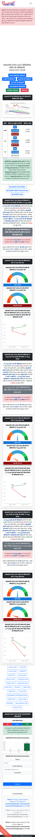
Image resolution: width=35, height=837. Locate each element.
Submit (17, 784)
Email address (17, 766)
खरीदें (27, 724)
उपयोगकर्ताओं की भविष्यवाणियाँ (17, 86)
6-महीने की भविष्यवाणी (9, 79)
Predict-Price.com (26, 836)
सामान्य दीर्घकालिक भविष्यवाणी (17, 75)
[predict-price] (8, 3)
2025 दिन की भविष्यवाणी (17, 83)
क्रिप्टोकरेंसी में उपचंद (17, 194)
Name (18, 759)
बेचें (7, 724)
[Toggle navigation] (30, 3)
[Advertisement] (17, 45)
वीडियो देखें (24, 90)
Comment (17, 773)
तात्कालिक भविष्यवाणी (12, 90)
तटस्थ (17, 724)
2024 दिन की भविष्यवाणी (24, 79)
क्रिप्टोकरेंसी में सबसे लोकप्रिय (17, 187)
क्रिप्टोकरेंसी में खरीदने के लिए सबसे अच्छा (17, 191)
